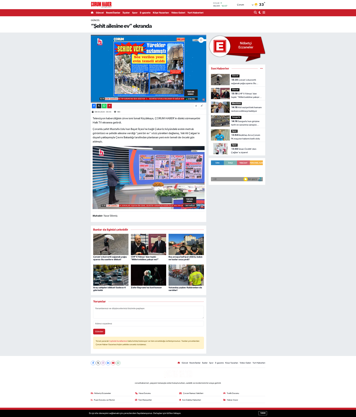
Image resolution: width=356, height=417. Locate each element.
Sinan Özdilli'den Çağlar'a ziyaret (243, 151)
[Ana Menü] (263, 13)
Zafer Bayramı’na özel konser (146, 287)
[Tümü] (261, 68)
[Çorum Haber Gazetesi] (101, 5)
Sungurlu (236, 117)
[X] (98, 363)
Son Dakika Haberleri (191, 400)
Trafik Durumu (233, 393)
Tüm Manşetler (145, 400)
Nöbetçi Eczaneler (102, 393)
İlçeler (126, 13)
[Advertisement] (78, 60)
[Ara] (255, 13)
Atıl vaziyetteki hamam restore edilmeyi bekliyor (246, 109)
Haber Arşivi (232, 400)
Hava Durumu (145, 393)
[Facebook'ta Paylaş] (94, 106)
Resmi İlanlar (113, 13)
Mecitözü (236, 103)
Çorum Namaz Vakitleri (193, 393)
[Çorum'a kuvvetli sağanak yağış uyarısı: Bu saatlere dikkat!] (110, 244)
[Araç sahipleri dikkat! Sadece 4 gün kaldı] (110, 275)
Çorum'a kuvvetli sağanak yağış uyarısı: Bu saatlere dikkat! (243, 82)
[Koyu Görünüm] (259, 13)
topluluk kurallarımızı (118, 341)
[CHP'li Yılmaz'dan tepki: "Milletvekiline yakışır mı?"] (148, 244)
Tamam (262, 413)
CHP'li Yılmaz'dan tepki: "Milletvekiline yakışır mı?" (245, 95)
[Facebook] (93, 363)
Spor (135, 13)
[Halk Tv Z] (149, 177)
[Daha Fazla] (109, 106)
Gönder (99, 331)
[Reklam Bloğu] (237, 48)
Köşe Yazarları (161, 13)
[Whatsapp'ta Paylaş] (104, 106)
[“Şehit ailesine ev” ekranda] (148, 69)
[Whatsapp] (118, 363)
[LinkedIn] (108, 363)
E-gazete (145, 13)
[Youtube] (113, 363)
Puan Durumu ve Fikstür (104, 400)
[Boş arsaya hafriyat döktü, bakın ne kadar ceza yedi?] (186, 244)
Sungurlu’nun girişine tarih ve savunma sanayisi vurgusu (245, 123)
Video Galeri (178, 13)
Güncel (100, 13)
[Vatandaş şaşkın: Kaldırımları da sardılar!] (186, 275)
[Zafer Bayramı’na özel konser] (148, 275)
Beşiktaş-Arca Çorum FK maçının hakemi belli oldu (245, 137)
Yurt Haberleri (195, 13)
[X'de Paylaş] (99, 106)
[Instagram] (103, 363)
